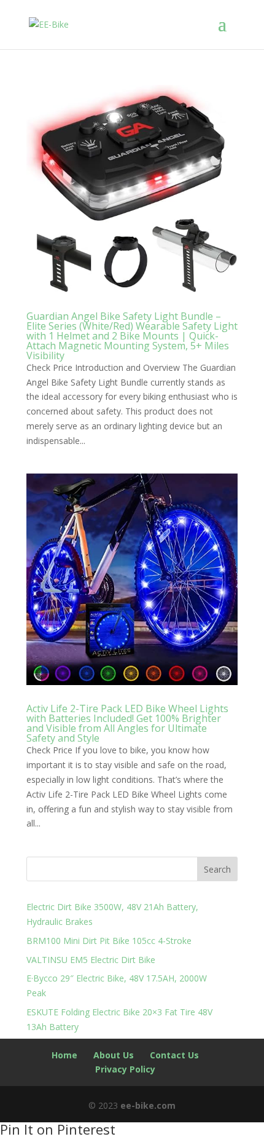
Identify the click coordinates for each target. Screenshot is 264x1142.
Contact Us (174, 1055)
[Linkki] (49, 24)
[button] (228, 32)
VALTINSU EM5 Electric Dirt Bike (90, 960)
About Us (113, 1055)
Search (217, 869)
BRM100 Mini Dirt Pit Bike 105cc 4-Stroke (109, 940)
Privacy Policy (125, 1069)
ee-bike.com (148, 1105)
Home (64, 1055)
